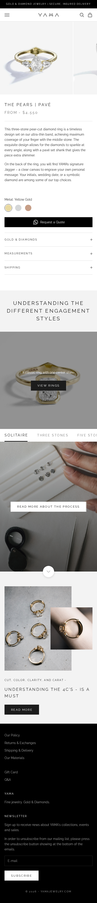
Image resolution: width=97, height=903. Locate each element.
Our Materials (14, 758)
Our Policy (12, 735)
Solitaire (16, 435)
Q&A (8, 779)
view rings (48, 385)
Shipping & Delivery (19, 750)
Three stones (52, 435)
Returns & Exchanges (20, 743)
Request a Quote (52, 222)
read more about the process (48, 506)
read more (21, 709)
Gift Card (11, 772)
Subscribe (21, 875)
